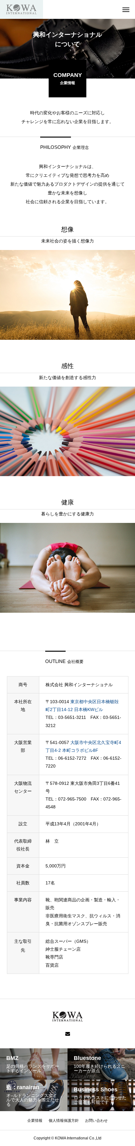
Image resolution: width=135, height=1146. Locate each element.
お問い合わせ (96, 1120)
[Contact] (67, 1034)
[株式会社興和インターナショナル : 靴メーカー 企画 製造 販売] (21, 9)
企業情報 (34, 1120)
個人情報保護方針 (64, 1120)
